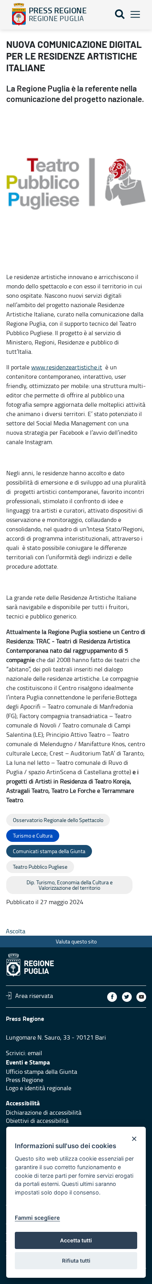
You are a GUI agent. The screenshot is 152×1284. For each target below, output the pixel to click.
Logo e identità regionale (38, 1088)
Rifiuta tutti (76, 1261)
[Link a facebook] (112, 997)
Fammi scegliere (37, 1217)
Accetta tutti (76, 1240)
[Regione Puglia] (19, 14)
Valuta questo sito (76, 941)
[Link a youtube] (141, 997)
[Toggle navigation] (135, 14)
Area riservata (34, 995)
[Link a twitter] (127, 997)
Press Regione (24, 1079)
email (35, 1053)
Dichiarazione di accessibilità (43, 1112)
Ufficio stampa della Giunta (41, 1071)
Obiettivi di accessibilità (37, 1120)
